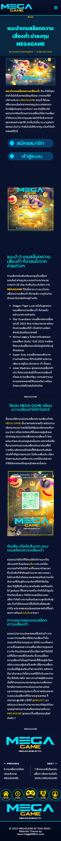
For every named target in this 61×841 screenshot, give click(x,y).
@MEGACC (38, 700)
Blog (30, 17)
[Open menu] (56, 7)
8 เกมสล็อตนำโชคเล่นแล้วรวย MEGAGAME (14, 771)
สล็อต (32, 564)
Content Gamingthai (22, 51)
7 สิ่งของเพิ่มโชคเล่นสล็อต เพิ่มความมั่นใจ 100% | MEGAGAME (45, 771)
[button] (11, 209)
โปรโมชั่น (26, 613)
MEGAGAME (14, 289)
